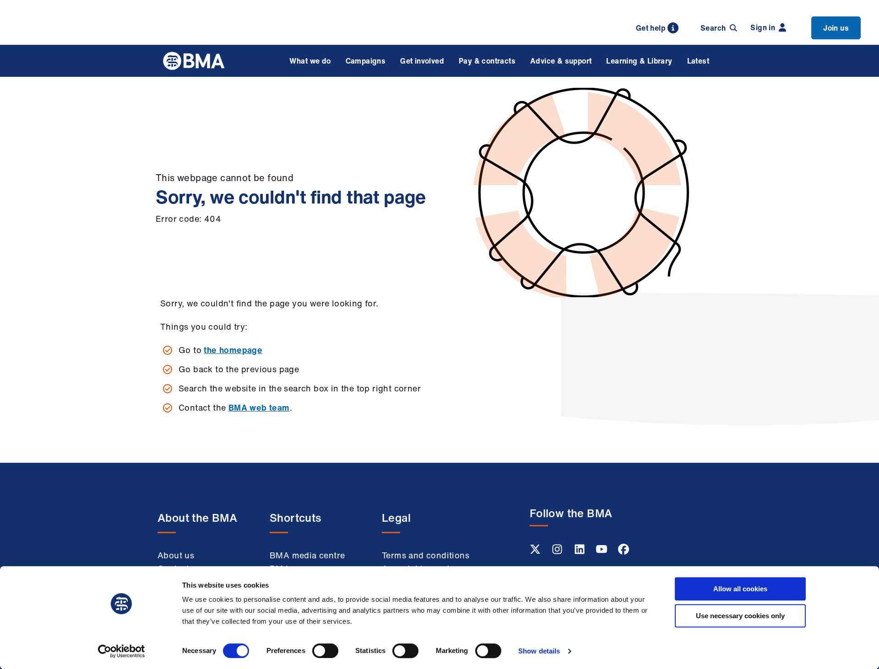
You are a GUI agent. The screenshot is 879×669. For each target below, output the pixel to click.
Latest (698, 60)
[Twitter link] (536, 551)
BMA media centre (307, 555)
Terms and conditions (425, 555)
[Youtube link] (602, 551)
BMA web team (259, 407)
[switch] (325, 650)
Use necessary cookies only (740, 616)
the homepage (233, 350)
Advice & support (560, 60)
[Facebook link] (623, 551)
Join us (836, 27)
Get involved (422, 60)
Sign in (762, 27)
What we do (310, 60)
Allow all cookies (740, 589)
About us (175, 555)
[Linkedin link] (580, 551)
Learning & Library (639, 60)
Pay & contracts (487, 60)
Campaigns (366, 60)
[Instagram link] (558, 551)
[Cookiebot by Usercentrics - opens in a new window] (121, 651)
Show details (539, 651)
